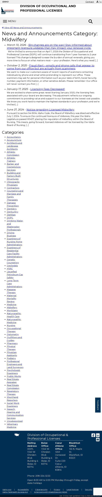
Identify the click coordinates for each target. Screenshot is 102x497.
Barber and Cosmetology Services (14, 167)
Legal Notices (73, 490)
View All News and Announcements (23, 28)
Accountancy (14, 137)
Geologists (12, 266)
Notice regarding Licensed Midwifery (50, 109)
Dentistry (12, 209)
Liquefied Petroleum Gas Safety (15, 274)
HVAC (10, 269)
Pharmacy (12, 343)
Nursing (11, 325)
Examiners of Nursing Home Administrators (14, 242)
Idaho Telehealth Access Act (15, 492)
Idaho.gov (6, 490)
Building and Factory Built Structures (14, 176)
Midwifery (12, 307)
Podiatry (11, 358)
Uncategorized (15, 421)
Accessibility (23, 490)
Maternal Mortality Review (11, 298)
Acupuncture (14, 140)
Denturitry (12, 212)
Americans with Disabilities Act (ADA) (50, 492)
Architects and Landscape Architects (14, 146)
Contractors (13, 188)
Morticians (12, 310)
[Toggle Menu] (5, 21)
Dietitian (11, 215)
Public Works (14, 376)
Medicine (11, 304)
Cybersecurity (41, 490)
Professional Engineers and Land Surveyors (15, 364)
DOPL (10, 218)
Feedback (98, 405)
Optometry (13, 334)
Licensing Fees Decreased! (47, 89)
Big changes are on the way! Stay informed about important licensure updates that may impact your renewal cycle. (49, 46)
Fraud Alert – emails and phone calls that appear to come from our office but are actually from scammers (50, 67)
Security (88, 490)
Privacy (57, 490)
